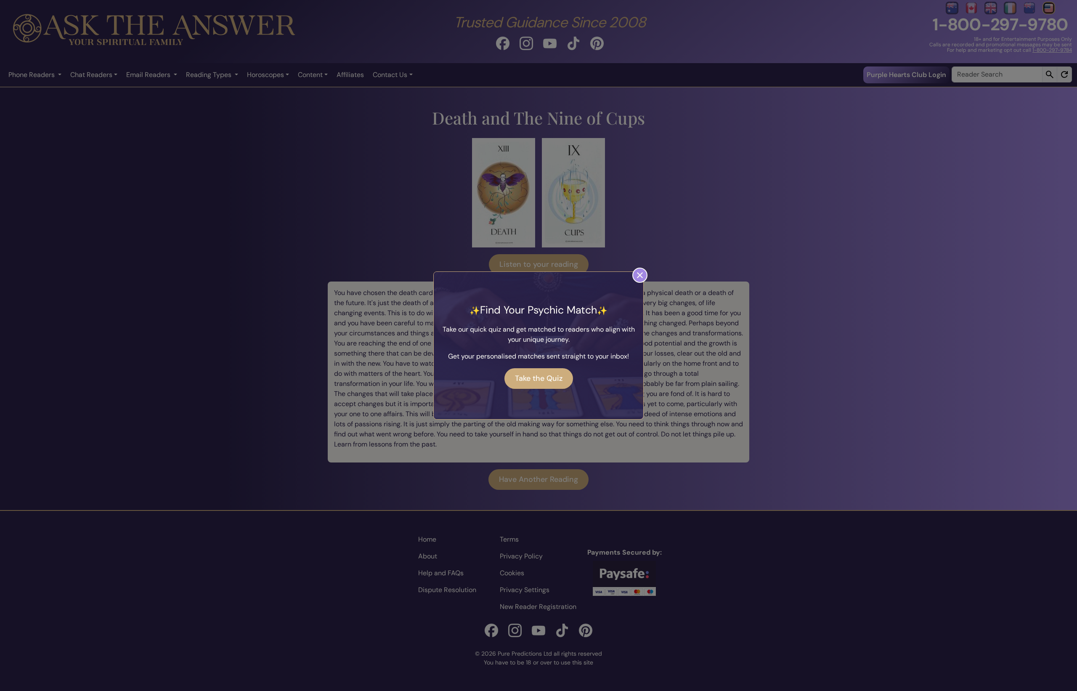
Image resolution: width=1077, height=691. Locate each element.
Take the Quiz (538, 378)
